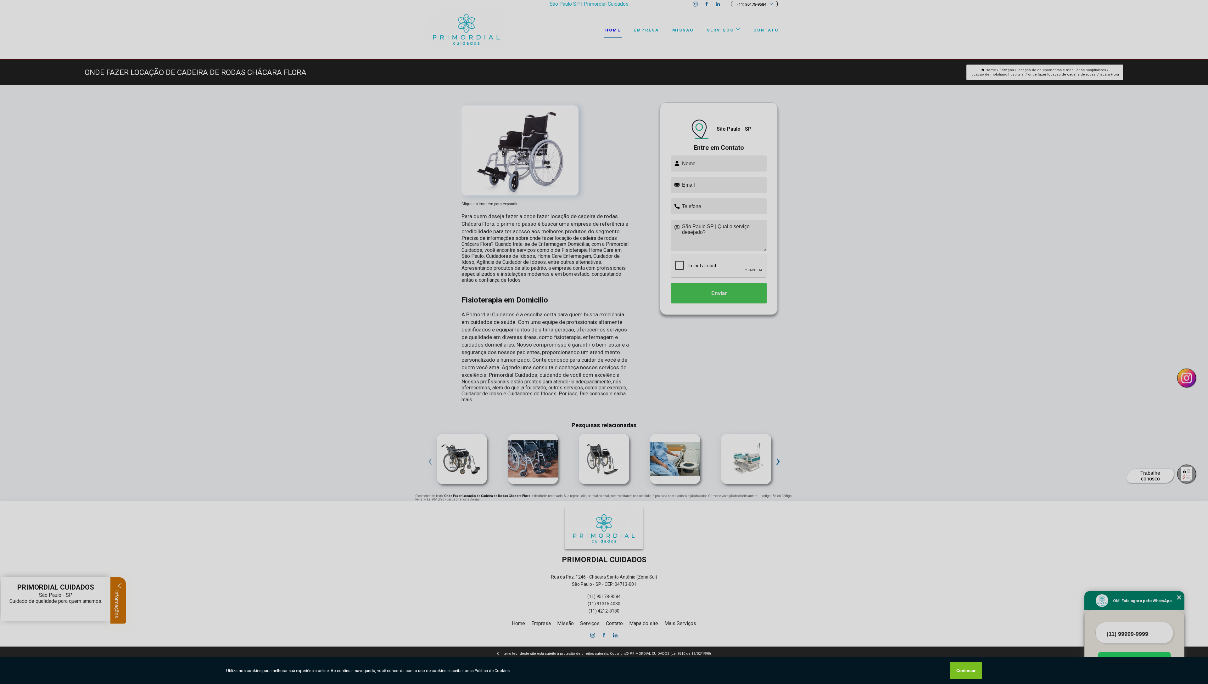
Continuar (966, 670)
